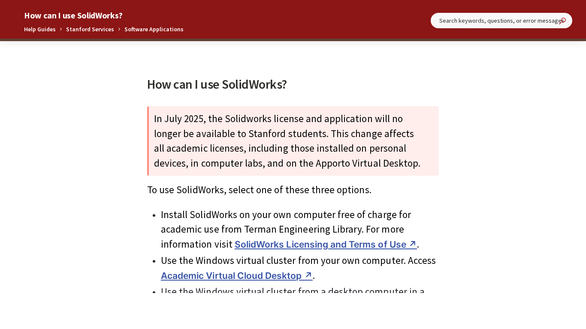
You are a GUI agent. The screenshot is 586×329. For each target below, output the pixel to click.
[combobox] (501, 20)
